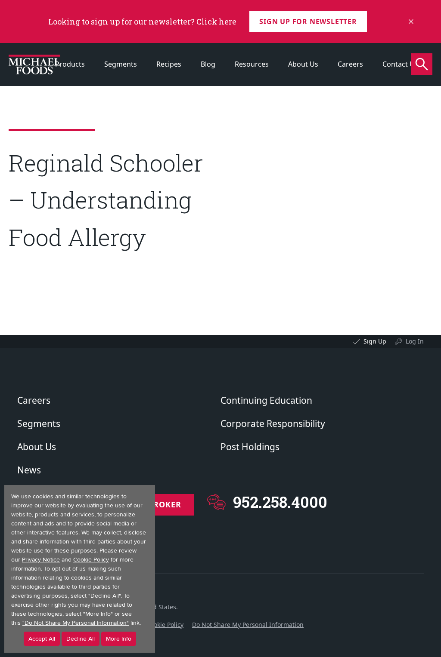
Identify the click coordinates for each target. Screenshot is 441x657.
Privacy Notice (41, 559)
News (29, 470)
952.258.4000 (280, 502)
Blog (208, 64)
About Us (303, 64)
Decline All (80, 638)
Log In (415, 341)
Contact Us (400, 64)
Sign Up (374, 341)
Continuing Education (266, 400)
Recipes (168, 64)
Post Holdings (250, 447)
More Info (118, 638)
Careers (350, 64)
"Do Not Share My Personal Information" (75, 622)
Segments (120, 64)
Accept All (41, 638)
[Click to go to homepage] (34, 64)
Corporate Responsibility (272, 424)
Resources (252, 64)
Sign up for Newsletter (308, 21)
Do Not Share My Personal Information (248, 624)
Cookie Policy (164, 624)
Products (70, 64)
